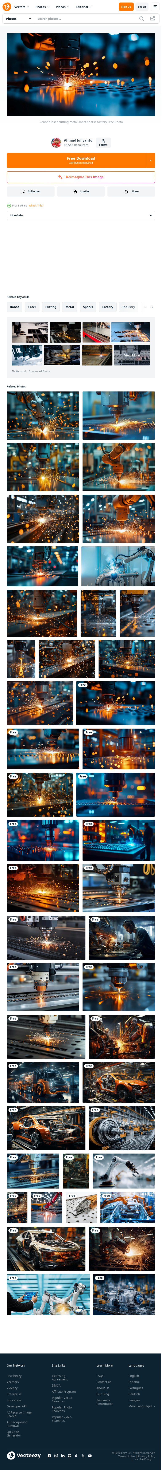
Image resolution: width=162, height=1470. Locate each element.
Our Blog (101, 1392)
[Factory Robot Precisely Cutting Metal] (43, 838)
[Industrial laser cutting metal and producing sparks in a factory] (43, 465)
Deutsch (131, 1392)
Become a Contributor (103, 1400)
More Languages (137, 1404)
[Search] (141, 18)
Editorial (82, 7)
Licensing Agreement (59, 1376)
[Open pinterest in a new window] (69, 1453)
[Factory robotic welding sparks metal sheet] (118, 747)
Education (14, 1398)
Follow (103, 145)
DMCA (55, 1384)
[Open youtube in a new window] (90, 1453)
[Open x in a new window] (83, 1453)
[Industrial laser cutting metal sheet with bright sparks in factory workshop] (67, 657)
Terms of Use (123, 1454)
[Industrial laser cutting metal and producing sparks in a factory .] (43, 517)
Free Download (81, 160)
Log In (142, 6)
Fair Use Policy (139, 1457)
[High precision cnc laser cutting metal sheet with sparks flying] (118, 886)
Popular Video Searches (61, 1420)
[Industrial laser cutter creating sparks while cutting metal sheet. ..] (43, 886)
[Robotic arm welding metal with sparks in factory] (43, 414)
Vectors (19, 7)
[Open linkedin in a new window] (63, 1453)
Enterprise (14, 1392)
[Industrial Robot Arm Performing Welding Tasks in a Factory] (76, 1169)
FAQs (98, 1374)
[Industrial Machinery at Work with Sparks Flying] (17, 1205)
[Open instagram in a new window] (56, 1453)
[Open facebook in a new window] (49, 1453)
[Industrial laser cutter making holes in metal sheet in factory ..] (118, 414)
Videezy (12, 1386)
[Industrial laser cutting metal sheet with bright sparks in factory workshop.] (127, 657)
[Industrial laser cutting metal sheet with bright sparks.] (40, 701)
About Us (101, 1386)
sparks (88, 305)
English (130, 1374)
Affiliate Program (57, 1391)
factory (107, 305)
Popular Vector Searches (61, 1401)
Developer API (17, 1405)
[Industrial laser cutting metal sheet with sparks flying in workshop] (42, 611)
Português (132, 1386)
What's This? (36, 205)
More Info (16, 213)
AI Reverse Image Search (16, 1412)
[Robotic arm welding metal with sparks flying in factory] (118, 465)
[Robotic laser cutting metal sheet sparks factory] (115, 701)
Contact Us (102, 1380)
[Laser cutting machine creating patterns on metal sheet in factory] (43, 985)
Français (131, 1398)
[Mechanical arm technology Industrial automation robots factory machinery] (48, 1292)
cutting (50, 305)
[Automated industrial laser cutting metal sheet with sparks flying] (33, 1169)
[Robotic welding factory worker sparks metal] (118, 838)
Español (130, 1380)
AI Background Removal (17, 1422)
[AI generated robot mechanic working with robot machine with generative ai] (122, 936)
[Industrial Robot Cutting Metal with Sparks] (42, 564)
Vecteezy (13, 1380)
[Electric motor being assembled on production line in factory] (124, 1292)
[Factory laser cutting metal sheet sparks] (43, 747)
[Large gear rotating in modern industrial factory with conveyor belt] (122, 1126)
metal (70, 305)
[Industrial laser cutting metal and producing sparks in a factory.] (40, 793)
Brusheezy (14, 1374)
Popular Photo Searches (61, 1411)
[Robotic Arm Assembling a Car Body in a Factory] (127, 1205)
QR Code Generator (14, 1432)
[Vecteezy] (7, 7)
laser (32, 305)
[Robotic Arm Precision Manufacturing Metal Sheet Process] (81, 1205)
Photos (40, 7)
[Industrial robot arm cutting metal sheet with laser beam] (98, 611)
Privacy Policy (143, 1454)
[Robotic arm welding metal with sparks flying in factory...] (118, 517)
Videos (61, 7)
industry (129, 305)
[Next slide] (145, 305)
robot (14, 305)
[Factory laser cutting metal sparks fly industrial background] (115, 793)
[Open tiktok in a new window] (76, 1453)
